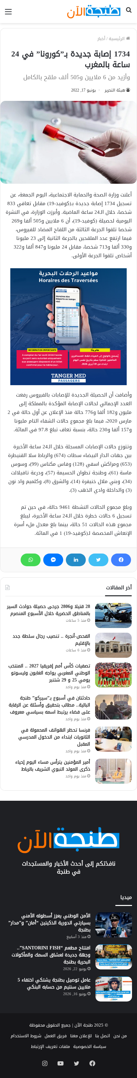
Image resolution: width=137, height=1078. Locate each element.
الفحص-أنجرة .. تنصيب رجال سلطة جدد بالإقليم (51, 640)
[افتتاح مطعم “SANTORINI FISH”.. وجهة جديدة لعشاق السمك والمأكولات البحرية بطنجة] (113, 956)
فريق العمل (56, 1036)
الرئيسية (117, 38)
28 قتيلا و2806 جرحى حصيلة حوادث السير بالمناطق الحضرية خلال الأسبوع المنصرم (48, 610)
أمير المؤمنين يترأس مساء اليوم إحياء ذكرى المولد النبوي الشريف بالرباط (52, 766)
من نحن (120, 1036)
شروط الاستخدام (26, 1036)
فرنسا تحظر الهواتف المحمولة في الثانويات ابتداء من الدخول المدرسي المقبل (54, 737)
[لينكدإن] (76, 560)
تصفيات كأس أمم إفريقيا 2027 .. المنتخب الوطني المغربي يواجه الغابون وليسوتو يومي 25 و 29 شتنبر (49, 672)
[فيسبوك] (121, 560)
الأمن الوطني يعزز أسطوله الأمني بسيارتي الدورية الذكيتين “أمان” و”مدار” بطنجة (49, 922)
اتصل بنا (102, 1036)
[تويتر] (98, 560)
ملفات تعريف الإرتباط (50, 1046)
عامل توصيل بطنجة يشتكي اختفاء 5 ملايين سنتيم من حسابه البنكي (54, 983)
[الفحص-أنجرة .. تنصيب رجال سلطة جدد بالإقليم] (113, 645)
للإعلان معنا (81, 1036)
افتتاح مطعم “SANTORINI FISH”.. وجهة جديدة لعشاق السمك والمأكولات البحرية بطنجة (51, 954)
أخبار (101, 38)
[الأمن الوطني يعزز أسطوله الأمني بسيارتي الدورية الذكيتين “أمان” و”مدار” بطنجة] (113, 924)
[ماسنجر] (53, 560)
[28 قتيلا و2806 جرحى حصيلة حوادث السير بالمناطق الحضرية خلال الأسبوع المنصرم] (113, 615)
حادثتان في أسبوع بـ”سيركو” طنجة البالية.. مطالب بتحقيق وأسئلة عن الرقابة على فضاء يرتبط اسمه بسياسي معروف (49, 705)
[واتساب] (31, 560)
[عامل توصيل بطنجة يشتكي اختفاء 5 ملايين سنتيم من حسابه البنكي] (113, 989)
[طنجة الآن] (93, 11)
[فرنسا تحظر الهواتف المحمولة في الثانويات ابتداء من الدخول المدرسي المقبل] (113, 739)
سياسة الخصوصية (89, 1046)
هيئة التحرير (115, 90)
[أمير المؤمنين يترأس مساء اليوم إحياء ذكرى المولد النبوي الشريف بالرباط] (113, 771)
